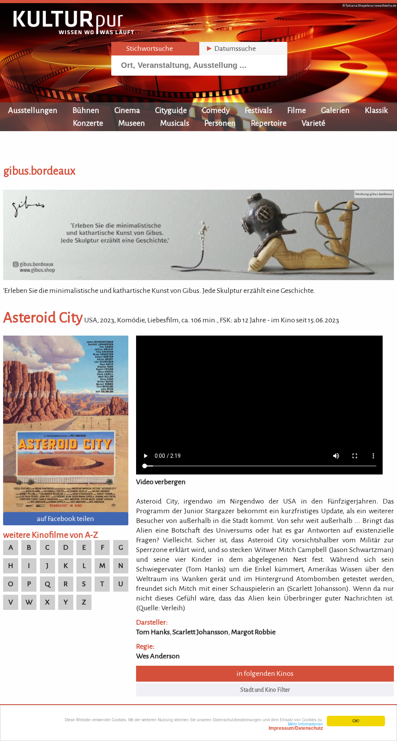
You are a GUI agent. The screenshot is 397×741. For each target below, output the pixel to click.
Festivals (258, 110)
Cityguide (171, 110)
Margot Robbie (253, 632)
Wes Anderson (158, 656)
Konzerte (88, 123)
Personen (220, 123)
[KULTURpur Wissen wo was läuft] (74, 32)
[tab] (155, 48)
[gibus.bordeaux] (198, 278)
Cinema (127, 110)
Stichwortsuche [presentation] (145, 48)
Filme (296, 110)
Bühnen (85, 110)
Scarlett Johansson (200, 632)
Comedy (216, 110)
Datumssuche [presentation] (230, 48)
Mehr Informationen (296, 726)
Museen (131, 123)
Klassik (376, 110)
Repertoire (269, 123)
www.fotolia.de (385, 5)
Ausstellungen (32, 110)
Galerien (335, 110)
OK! (355, 721)
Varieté (313, 123)
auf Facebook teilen (65, 519)
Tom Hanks (153, 632)
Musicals (174, 123)
